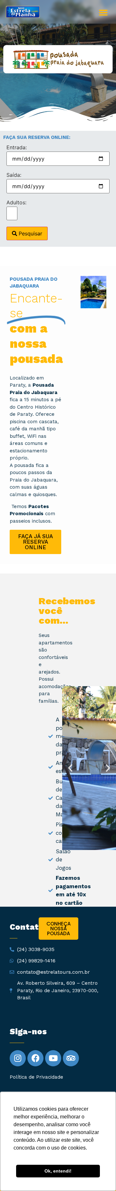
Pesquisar (29, 233)
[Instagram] (18, 1058)
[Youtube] (53, 1058)
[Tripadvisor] (71, 1058)
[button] (103, 13)
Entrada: (16, 147)
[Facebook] (35, 1058)
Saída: (13, 174)
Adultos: (16, 202)
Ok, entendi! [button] (58, 1171)
